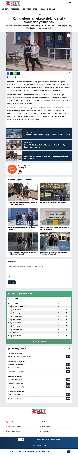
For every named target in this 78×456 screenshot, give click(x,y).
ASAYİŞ (39, 15)
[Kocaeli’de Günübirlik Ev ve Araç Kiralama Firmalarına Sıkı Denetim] (23, 192)
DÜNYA (42, 9)
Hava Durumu (13, 422)
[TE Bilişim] (12, 169)
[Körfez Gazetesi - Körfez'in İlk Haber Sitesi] (13, 3)
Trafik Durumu (46, 422)
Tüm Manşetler (46, 426)
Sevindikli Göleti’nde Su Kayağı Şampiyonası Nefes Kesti (29, 451)
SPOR (35, 9)
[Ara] (68, 3)
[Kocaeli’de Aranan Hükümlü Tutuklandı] (55, 192)
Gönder (12, 282)
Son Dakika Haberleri (14, 431)
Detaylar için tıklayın (39, 341)
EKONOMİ (51, 9)
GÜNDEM (4, 9)
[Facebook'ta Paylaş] (8, 73)
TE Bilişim (11, 77)
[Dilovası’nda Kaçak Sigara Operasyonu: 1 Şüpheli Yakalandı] (55, 217)
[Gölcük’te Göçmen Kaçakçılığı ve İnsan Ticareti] (23, 217)
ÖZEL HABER (26, 9)
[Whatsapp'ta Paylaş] (15, 73)
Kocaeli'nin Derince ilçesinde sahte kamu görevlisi (26, 82)
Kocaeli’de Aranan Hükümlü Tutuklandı (53, 202)
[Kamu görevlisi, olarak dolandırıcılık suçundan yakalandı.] (39, 51)
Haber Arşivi (46, 431)
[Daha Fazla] (18, 73)
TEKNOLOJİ (15, 9)
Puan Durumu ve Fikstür (15, 426)
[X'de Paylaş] (11, 73)
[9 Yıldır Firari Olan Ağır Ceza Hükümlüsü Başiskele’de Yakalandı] (23, 242)
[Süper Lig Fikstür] (69, 348)
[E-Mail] (19, 172)
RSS (21, 439)
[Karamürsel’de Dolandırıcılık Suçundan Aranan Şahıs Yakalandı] (55, 242)
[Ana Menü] (70, 3)
